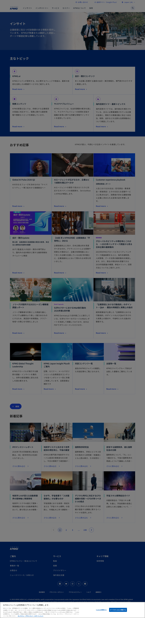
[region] (72, 610)
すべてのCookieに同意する (118, 610)
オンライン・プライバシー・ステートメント (30, 616)
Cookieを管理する (101, 610)
